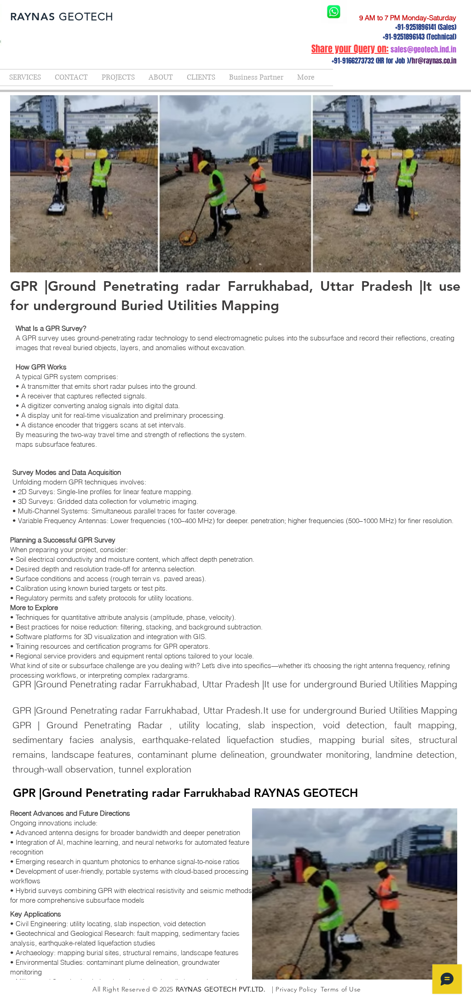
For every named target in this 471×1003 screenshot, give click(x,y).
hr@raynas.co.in (434, 61)
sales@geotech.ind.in (423, 49)
